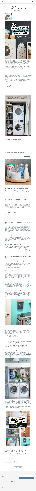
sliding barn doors (27, 191)
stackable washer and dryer (10, 88)
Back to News (18, 467)
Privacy (3, 476)
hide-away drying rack (12, 238)
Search (3, 475)
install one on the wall (26, 292)
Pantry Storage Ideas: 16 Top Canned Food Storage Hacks (16, 456)
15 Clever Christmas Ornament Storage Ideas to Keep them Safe (18, 453)
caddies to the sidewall (26, 204)
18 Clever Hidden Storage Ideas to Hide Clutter (15, 454)
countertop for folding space (24, 141)
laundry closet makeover (22, 331)
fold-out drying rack (11, 217)
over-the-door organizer (15, 263)
